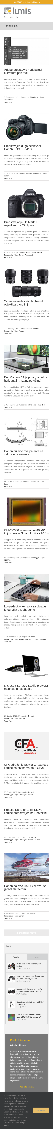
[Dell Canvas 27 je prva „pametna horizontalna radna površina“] (26, 359)
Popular (16, 957)
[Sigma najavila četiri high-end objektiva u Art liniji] (26, 283)
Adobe (21, 639)
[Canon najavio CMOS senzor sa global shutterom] (26, 867)
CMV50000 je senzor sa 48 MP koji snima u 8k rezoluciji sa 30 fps (26, 532)
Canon (6, 176)
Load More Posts (26, 933)
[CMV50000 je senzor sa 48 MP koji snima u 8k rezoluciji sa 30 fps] (26, 512)
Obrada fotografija (39, 639)
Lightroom (28, 639)
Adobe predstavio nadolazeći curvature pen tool (23, 71)
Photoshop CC (9, 100)
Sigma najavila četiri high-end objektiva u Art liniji (23, 302)
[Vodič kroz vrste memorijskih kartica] (11, 964)
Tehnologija (34, 97)
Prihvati (41, 1110)
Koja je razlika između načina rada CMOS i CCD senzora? (28, 1016)
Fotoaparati (29, 255)
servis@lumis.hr (34, 2)
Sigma (21, 331)
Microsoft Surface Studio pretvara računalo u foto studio (26, 687)
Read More (8, 102)
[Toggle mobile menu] (48, 8)
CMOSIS (7, 560)
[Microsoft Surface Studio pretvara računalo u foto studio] (26, 667)
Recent (37, 957)
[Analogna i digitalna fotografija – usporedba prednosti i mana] (11, 989)
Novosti (29, 173)
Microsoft (22, 718)
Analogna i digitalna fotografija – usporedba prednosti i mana (30, 990)
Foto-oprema (31, 252)
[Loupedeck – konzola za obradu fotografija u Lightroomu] (26, 588)
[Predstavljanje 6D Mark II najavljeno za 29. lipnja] (26, 203)
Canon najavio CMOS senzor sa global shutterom (25, 887)
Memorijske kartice (26, 795)
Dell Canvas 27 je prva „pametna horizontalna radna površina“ (25, 379)
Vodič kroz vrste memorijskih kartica (28, 965)
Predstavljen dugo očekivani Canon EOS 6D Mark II (22, 147)
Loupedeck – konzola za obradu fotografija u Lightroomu (25, 608)
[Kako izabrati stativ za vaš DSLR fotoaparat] (11, 1002)
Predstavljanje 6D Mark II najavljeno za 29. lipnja (20, 223)
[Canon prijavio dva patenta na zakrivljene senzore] (26, 432)
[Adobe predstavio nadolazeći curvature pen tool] (26, 51)
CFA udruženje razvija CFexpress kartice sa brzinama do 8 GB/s (26, 766)
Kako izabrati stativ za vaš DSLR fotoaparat (30, 1003)
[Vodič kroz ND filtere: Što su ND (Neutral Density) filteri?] (11, 977)
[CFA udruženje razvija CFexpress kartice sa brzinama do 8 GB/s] (26, 746)
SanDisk (37, 840)
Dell (43, 405)
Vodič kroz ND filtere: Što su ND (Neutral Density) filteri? (30, 977)
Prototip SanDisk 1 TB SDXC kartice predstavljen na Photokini (25, 811)
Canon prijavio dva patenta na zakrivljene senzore (23, 452)
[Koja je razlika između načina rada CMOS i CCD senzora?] (11, 1015)
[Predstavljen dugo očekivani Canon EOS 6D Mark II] (26, 127)
